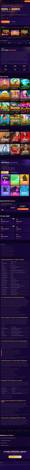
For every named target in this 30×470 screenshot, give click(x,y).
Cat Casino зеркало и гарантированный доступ (7, 247)
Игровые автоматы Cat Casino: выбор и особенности (8, 251)
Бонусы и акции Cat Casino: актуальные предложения (8, 248)
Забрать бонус (4, 21)
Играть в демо (4, 172)
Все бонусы (13, 21)
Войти (22, 1)
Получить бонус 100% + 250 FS (15, 456)
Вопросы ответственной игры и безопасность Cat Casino (8, 254)
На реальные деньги (13, 172)
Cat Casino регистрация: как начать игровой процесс (8, 250)
